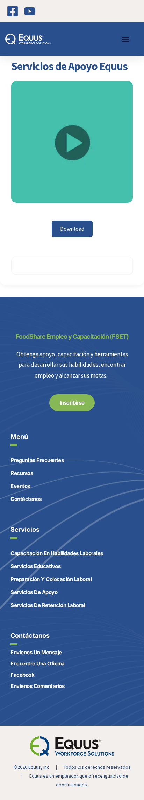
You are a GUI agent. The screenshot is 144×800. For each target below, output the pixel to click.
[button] (125, 39)
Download (72, 228)
